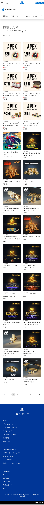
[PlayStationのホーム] (22, 3)
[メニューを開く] (2, 3)
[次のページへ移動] (39, 394)
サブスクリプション (30, 16)
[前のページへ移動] (4, 394)
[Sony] (39, 504)
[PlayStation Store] (9, 9)
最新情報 (5, 16)
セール (19, 16)
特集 (12, 16)
